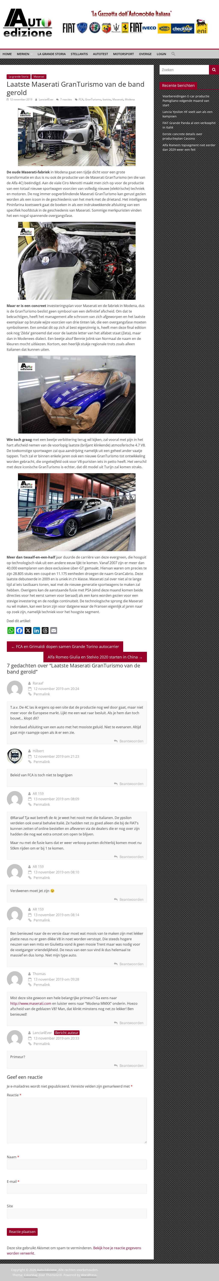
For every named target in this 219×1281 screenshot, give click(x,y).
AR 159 (38, 793)
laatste (107, 99)
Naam (13, 1157)
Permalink (42, 694)
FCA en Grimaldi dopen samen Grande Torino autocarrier (65, 646)
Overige (145, 54)
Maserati (39, 76)
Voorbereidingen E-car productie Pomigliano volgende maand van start (186, 100)
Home (7, 54)
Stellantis (79, 54)
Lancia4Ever (46, 99)
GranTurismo (93, 99)
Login (161, 54)
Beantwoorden (132, 741)
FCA (81, 99)
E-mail (13, 1181)
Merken (23, 54)
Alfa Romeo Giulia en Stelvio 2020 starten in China (95, 657)
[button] (173, 54)
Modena (130, 99)
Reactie (14, 1095)
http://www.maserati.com (30, 1003)
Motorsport (123, 54)
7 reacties (66, 99)
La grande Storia (52, 54)
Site (10, 1206)
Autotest (100, 54)
